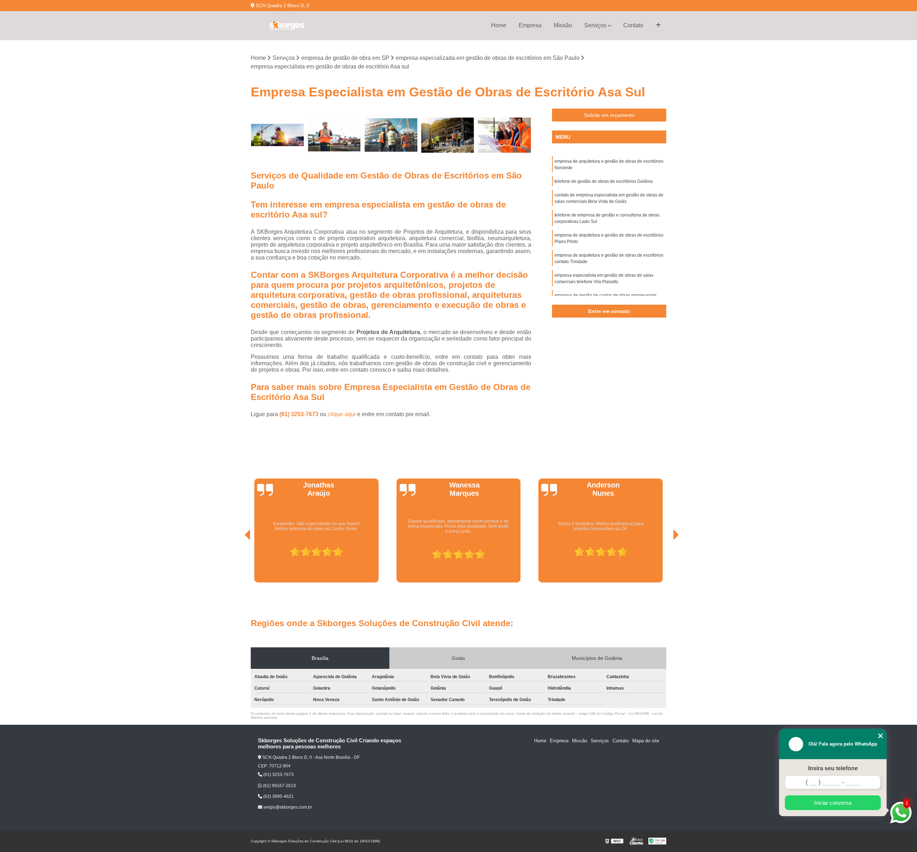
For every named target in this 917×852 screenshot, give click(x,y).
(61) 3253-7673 (299, 414)
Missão (563, 25)
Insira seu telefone (833, 768)
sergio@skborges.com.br (287, 807)
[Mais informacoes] (658, 25)
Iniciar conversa (832, 803)
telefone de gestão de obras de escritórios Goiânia (603, 181)
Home (498, 25)
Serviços (595, 25)
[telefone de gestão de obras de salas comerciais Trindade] (504, 135)
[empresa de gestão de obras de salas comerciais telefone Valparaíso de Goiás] (448, 135)
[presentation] (237, 562)
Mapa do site (645, 740)
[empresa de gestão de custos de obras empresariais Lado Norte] (391, 135)
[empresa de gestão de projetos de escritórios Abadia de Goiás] (334, 135)
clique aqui (342, 414)
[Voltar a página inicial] (286, 25)
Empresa (530, 25)
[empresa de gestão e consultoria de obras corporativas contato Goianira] (277, 135)
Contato (633, 25)
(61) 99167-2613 (279, 785)
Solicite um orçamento (609, 115)
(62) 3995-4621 (278, 796)
